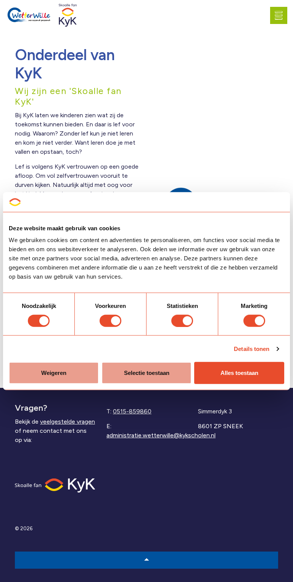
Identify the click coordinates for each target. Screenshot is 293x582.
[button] (146, 560)
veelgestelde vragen (67, 421)
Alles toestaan (239, 373)
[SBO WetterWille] (30, 15)
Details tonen (251, 348)
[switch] (110, 320)
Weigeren (53, 373)
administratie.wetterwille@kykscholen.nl (161, 435)
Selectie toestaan (146, 373)
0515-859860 (132, 411)
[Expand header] (281, 15)
